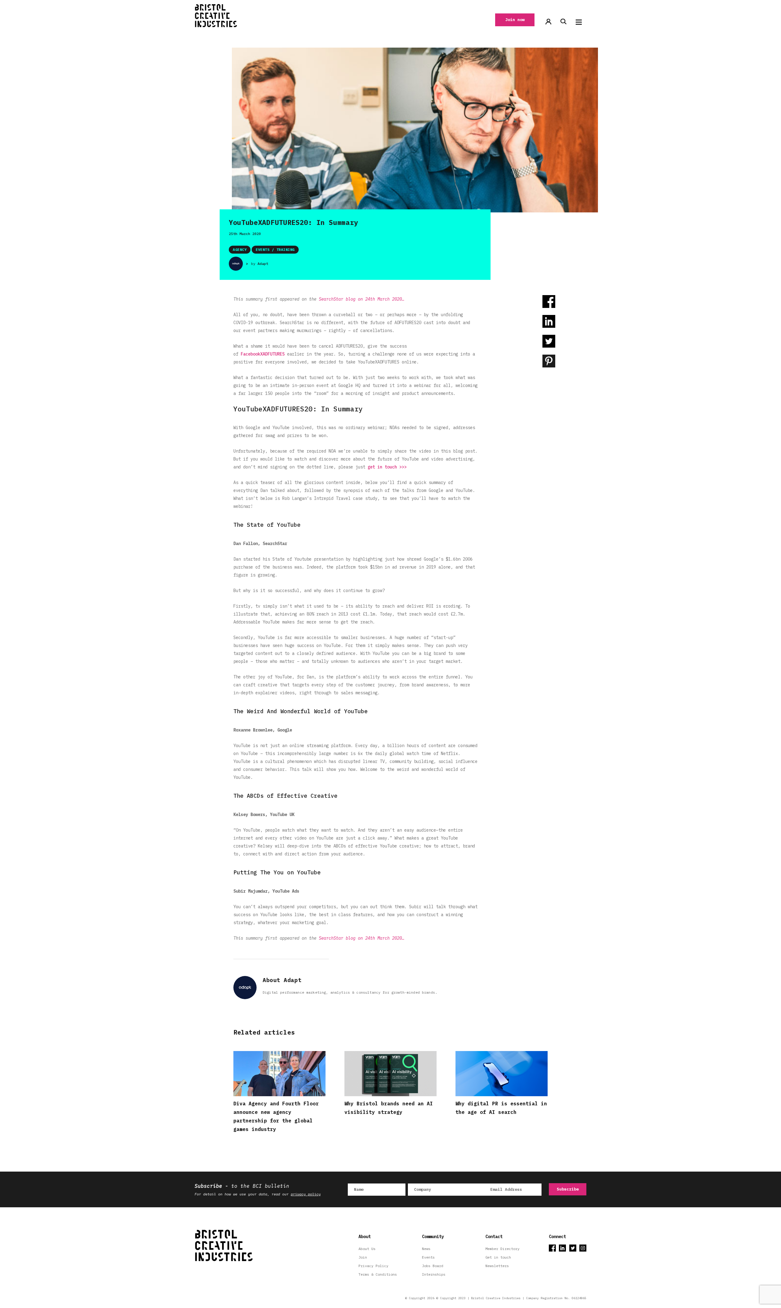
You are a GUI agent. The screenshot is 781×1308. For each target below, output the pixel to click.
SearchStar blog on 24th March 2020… (361, 299)
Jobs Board (432, 1265)
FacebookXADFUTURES (263, 354)
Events (428, 1257)
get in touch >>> (387, 467)
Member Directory (502, 1248)
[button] (578, 22)
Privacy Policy (373, 1265)
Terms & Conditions (377, 1274)
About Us (367, 1248)
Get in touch (498, 1257)
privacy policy (306, 1194)
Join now (515, 19)
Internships (433, 1274)
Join (362, 1257)
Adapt (262, 263)
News (426, 1248)
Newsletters (497, 1265)
